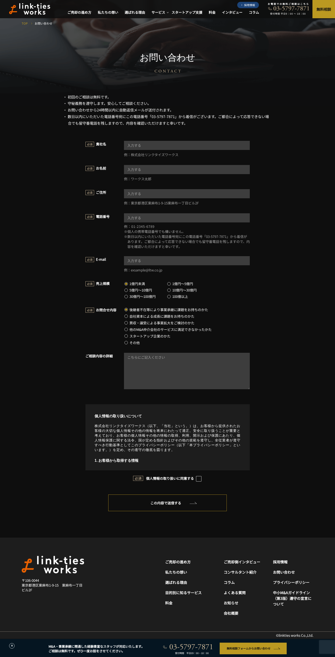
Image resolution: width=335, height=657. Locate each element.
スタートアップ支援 (187, 12)
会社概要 (231, 613)
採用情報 (249, 5)
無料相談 (324, 9)
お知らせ (231, 602)
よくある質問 (235, 592)
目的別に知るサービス (183, 592)
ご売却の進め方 (79, 12)
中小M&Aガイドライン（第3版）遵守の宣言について (292, 598)
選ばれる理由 (135, 12)
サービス (158, 12)
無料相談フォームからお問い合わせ (249, 648)
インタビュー (232, 12)
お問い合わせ (284, 572)
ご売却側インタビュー (242, 561)
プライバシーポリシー (291, 582)
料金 (212, 12)
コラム (254, 12)
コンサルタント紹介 (240, 572)
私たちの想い (108, 12)
